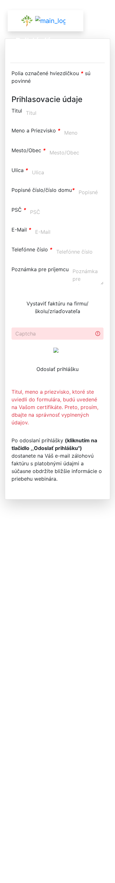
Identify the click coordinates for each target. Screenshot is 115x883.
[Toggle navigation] (62, 20)
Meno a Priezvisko (36, 130)
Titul (17, 110)
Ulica (20, 170)
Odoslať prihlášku (57, 369)
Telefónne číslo (32, 249)
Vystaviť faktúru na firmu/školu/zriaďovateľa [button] (57, 307)
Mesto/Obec (29, 150)
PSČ (19, 210)
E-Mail (21, 229)
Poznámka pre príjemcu (40, 269)
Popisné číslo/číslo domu (43, 190)
